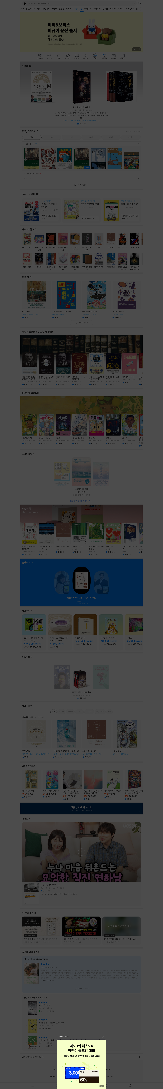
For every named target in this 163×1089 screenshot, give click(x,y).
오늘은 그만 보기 (64, 1036)
